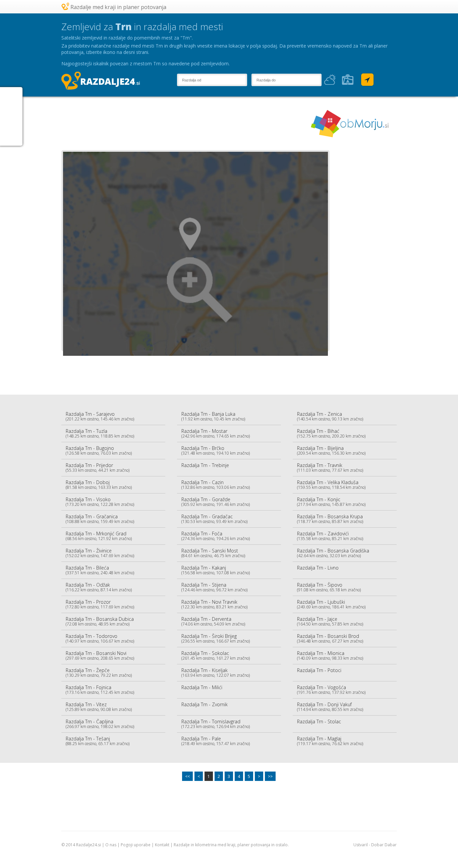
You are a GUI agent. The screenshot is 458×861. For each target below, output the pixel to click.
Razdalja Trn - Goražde (215, 501)
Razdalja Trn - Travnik (330, 467)
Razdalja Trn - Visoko (100, 501)
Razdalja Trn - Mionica (330, 655)
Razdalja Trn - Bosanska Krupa (330, 518)
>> (270, 776)
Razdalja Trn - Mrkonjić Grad (99, 535)
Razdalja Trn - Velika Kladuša (331, 484)
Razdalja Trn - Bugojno (99, 450)
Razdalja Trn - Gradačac (214, 518)
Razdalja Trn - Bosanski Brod (330, 638)
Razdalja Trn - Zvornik (204, 704)
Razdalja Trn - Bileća (100, 570)
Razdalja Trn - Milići (201, 687)
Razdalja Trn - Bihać (331, 433)
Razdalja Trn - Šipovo (329, 587)
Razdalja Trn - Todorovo (100, 638)
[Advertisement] (183, 123)
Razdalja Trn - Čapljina (100, 723)
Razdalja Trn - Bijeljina (331, 450)
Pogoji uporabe (136, 845)
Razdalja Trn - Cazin (215, 484)
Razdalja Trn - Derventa (213, 621)
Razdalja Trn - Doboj (99, 484)
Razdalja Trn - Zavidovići (330, 535)
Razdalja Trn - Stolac (319, 721)
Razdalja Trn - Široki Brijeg (215, 638)
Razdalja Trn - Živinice (100, 552)
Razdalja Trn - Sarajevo (100, 416)
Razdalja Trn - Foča (215, 535)
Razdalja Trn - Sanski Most (213, 552)
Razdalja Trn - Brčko (215, 450)
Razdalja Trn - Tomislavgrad (215, 723)
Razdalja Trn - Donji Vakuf (330, 706)
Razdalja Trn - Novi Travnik (214, 604)
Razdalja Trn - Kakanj (215, 570)
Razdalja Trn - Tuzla (100, 433)
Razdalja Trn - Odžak (99, 587)
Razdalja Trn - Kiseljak (215, 672)
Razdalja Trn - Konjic (331, 501)
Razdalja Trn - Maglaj (330, 740)
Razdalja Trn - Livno (318, 568)
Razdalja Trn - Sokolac (215, 655)
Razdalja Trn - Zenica (330, 416)
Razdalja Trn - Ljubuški (331, 604)
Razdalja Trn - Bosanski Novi (100, 655)
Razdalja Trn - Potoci (319, 670)
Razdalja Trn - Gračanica (100, 518)
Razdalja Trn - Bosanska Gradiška (333, 552)
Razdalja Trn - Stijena (214, 587)
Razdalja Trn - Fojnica (100, 689)
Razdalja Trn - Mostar (215, 433)
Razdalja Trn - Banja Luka (213, 416)
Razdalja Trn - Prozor (100, 604)
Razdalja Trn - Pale (215, 740)
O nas (110, 845)
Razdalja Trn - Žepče (99, 672)
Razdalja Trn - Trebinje (205, 465)
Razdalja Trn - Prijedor (97, 467)
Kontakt (162, 845)
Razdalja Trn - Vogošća (331, 689)
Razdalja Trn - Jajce (330, 621)
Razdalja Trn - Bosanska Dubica (100, 621)
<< (187, 776)
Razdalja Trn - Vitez (99, 706)
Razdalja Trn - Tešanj (97, 740)
